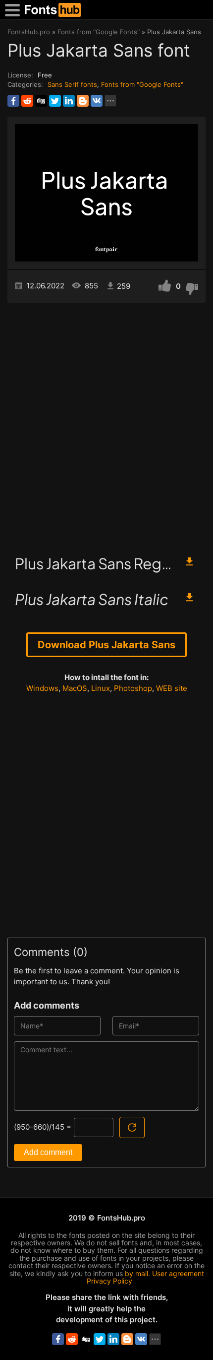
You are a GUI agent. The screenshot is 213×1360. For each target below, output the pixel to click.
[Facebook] (13, 101)
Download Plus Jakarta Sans (106, 645)
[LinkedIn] (69, 101)
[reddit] (27, 101)
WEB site (171, 688)
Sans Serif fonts (72, 84)
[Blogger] (83, 101)
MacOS (74, 688)
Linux (100, 688)
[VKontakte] (97, 101)
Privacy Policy (109, 1281)
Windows (42, 688)
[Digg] (41, 101)
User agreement (178, 1273)
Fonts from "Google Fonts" (142, 84)
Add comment (48, 1152)
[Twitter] (55, 101)
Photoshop (133, 688)
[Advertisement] (106, 424)
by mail (136, 1273)
